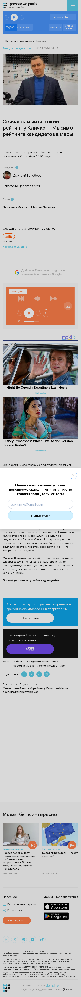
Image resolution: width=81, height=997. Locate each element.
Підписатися (40, 516)
